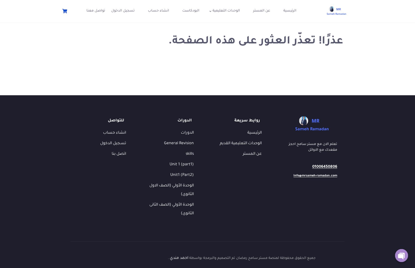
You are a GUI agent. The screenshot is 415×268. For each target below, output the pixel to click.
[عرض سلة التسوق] (64, 11)
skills (190, 154)
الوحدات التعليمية (226, 11)
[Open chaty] (401, 255)
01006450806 (324, 167)
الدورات (187, 133)
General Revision (179, 143)
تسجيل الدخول (123, 11)
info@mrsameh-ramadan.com (315, 176)
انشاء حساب (158, 11)
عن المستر (261, 11)
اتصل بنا (119, 154)
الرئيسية (289, 11)
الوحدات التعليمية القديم (241, 143)
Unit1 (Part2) (182, 175)
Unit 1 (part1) (182, 164)
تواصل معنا (95, 11)
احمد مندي (178, 258)
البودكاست (190, 11)
